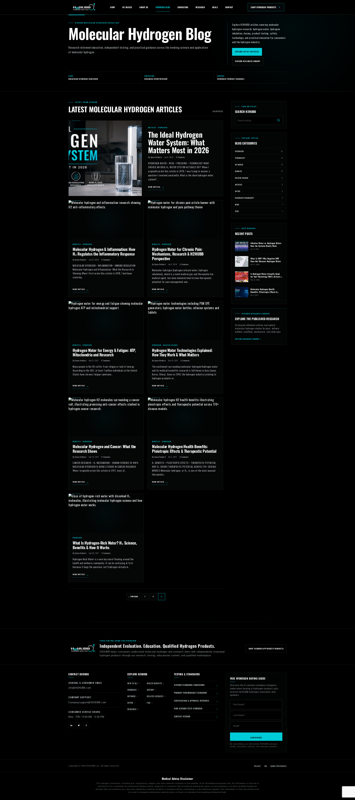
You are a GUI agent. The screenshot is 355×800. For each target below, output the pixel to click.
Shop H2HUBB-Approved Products (266, 648)
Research (200, 7)
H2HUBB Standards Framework (189, 684)
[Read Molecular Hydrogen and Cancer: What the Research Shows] (106, 417)
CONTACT (229, 7)
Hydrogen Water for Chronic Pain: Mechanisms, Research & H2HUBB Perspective (178, 253)
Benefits (77, 244)
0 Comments (180, 157)
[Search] (279, 120)
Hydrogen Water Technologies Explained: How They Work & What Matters (182, 352)
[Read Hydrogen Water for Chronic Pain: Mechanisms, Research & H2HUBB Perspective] (185, 219)
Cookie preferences (278, 766)
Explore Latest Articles (247, 51)
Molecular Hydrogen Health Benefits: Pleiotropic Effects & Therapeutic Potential (184, 448)
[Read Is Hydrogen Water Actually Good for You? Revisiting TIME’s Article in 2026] (241, 276)
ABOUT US (143, 7)
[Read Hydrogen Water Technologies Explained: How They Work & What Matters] (185, 320)
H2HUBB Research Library (247, 61)
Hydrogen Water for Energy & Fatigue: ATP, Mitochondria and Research (104, 352)
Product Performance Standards (190, 692)
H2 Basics (127, 7)
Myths (130, 702)
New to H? (132, 683)
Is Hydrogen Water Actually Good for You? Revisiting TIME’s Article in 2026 (266, 275)
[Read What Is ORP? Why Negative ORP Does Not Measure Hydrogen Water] (241, 261)
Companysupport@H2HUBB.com (87, 702)
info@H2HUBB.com (79, 688)
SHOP (112, 7)
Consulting (183, 7)
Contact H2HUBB (182, 716)
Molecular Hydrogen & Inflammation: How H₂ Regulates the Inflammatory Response (104, 251)
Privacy (257, 766)
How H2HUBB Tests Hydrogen (188, 708)
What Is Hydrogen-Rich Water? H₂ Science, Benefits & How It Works (105, 545)
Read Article (154, 187)
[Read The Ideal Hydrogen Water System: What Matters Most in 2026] (105, 158)
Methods (131, 696)
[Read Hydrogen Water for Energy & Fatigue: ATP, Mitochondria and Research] (106, 320)
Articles (152, 127)
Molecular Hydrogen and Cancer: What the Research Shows (104, 448)
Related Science (170, 345)
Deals (215, 7)
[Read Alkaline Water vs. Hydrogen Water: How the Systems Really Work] (241, 246)
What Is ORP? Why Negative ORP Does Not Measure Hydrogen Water (266, 260)
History (151, 689)
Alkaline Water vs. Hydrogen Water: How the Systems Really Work (266, 244)
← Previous (133, 596)
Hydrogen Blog (163, 7)
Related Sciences (155, 696)
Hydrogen (162, 127)
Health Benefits (155, 683)
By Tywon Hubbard (155, 157)
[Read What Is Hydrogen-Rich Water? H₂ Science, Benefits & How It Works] (106, 513)
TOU (265, 766)
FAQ (149, 702)
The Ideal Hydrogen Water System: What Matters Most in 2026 (178, 142)
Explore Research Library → (248, 339)
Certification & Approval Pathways (191, 700)
